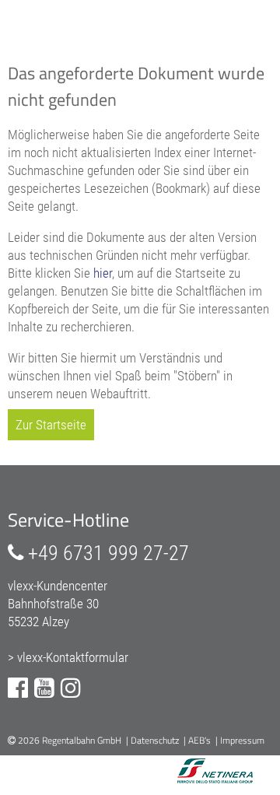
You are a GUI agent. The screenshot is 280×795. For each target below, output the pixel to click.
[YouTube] (44, 688)
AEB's (199, 740)
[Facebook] (18, 688)
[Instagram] (71, 688)
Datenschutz (155, 740)
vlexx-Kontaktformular (72, 657)
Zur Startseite (51, 425)
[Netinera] (196, 772)
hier (102, 273)
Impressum (242, 740)
